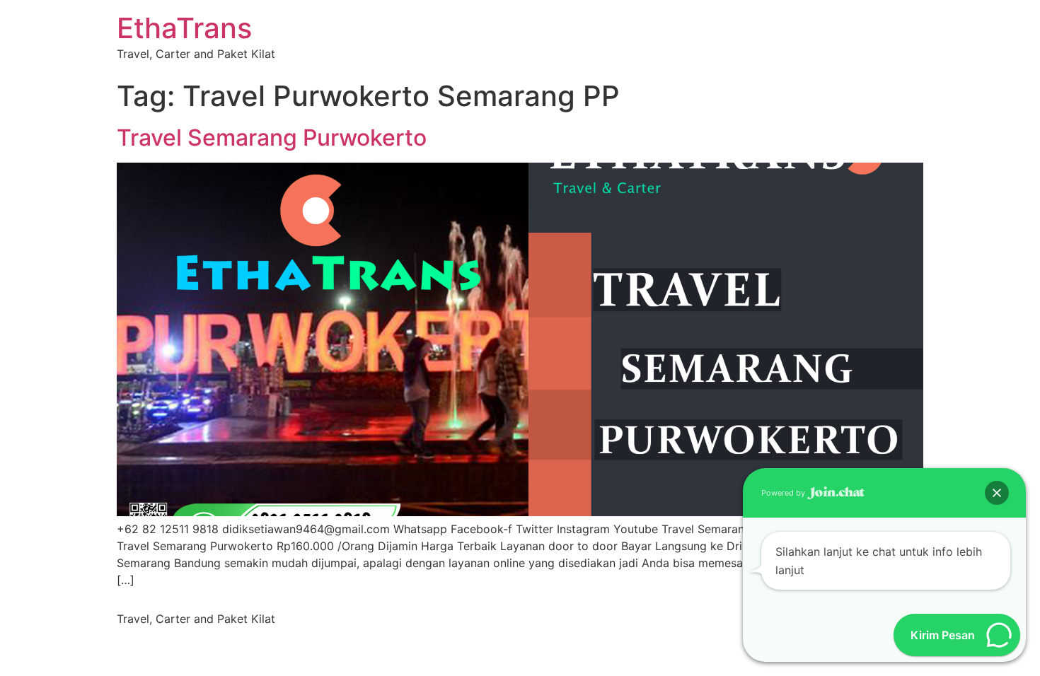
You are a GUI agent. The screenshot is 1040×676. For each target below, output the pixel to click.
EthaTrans (184, 28)
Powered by (784, 493)
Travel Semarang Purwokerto (272, 137)
